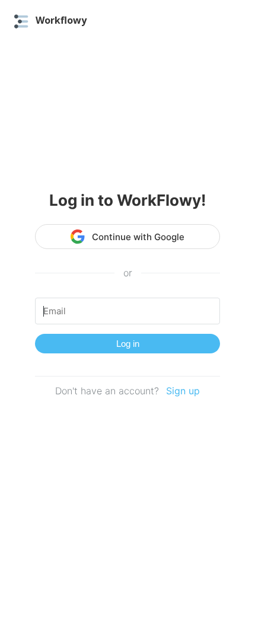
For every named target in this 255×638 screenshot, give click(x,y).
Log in (127, 344)
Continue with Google (138, 237)
